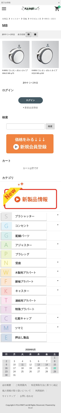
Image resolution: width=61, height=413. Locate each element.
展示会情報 (6, 3)
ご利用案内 (21, 385)
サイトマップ (8, 396)
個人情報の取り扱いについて (16, 390)
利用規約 (39, 390)
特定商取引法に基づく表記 (44, 385)
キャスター (15, 19)
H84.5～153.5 (50, 19)
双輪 (25, 19)
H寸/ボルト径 (35, 19)
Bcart (30, 408)
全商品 (5, 19)
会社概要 (6, 385)
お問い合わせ (26, 396)
